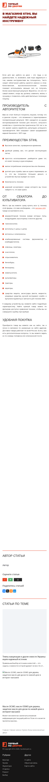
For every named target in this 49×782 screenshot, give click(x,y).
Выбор (5, 775)
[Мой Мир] (14, 591)
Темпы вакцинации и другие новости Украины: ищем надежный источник (24, 658)
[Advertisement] (25, 443)
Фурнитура (7, 766)
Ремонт (6, 772)
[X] (7, 591)
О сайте (27, 760)
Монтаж (6, 760)
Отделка (6, 769)
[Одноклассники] (11, 591)
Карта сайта (29, 766)
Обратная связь (30, 763)
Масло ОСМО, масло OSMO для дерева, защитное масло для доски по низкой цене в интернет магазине (23, 709)
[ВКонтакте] (4, 591)
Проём (5, 763)
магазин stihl (40, 208)
